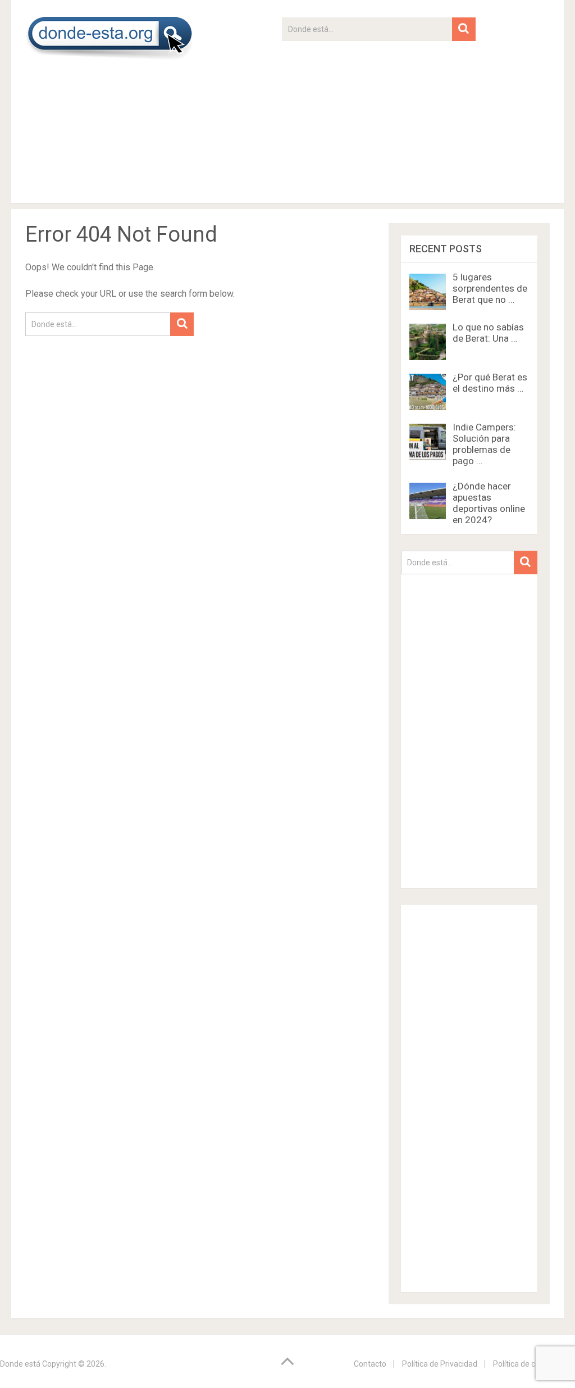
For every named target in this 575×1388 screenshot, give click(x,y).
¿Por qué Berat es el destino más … (490, 382)
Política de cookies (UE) (534, 1363)
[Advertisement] (378, 119)
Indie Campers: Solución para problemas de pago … (484, 443)
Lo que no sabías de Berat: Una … (488, 332)
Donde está (20, 1363)
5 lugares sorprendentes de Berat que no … (490, 288)
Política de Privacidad (439, 1363)
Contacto (370, 1363)
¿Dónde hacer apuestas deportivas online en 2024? (489, 502)
